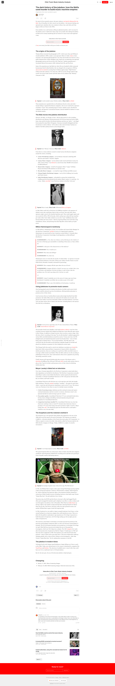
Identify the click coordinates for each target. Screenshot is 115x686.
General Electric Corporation (47, 326)
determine (38, 361)
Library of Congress (66, 207)
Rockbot (46, 548)
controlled (47, 181)
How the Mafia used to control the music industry (49, 633)
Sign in (111, 2)
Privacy (56, 677)
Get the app (63, 680)
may (38, 45)
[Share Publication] (100, 2)
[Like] (36, 646)
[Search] (97, 2)
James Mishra (41, 14)
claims (71, 56)
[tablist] (41, 604)
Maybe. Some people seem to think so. (44, 643)
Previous (40, 595)
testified (52, 231)
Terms (60, 677)
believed (53, 163)
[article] (57, 635)
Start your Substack (54, 680)
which (61, 361)
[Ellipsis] (79, 615)
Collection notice (65, 677)
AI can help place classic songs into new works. (45, 653)
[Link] (34, 51)
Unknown (63, 149)
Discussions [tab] (45, 629)
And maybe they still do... (41, 634)
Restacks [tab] (43, 603)
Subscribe (105, 2)
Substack (51, 683)
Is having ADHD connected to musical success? (49, 641)
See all (38, 659)
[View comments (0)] (47, 637)
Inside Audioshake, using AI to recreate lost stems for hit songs (51, 650)
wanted (51, 383)
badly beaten (72, 503)
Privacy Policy (66, 582)
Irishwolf (40, 615)
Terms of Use (63, 580)
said (45, 407)
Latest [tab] (40, 629)
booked (74, 347)
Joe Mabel (71, 101)
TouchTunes (39, 548)
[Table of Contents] (1, 343)
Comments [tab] (38, 603)
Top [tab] (37, 629)
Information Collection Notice (57, 582)
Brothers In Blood (64, 330)
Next (75, 595)
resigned (69, 529)
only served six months (41, 70)
